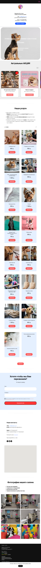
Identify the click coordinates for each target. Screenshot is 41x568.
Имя (5, 386)
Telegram (16, 434)
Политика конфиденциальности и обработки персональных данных (7, 558)
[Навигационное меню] (39, 1)
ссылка (5, 553)
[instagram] (9, 441)
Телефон (6, 392)
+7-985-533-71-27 (22, 16)
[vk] (7, 441)
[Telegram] (11, 441)
